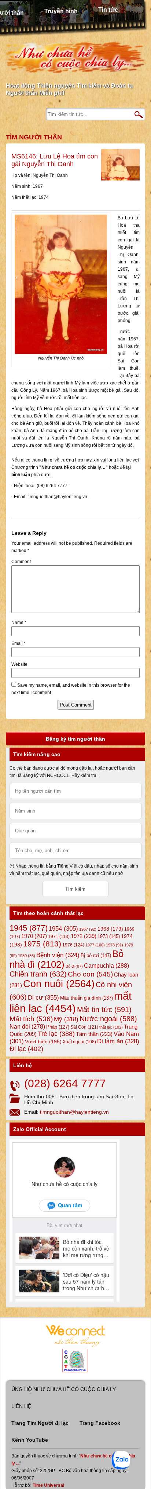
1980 (26, 955)
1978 (114, 945)
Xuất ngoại (79, 1041)
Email (18, 643)
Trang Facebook (100, 1423)
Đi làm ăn (118, 1041)
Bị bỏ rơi (96, 955)
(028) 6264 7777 (65, 1083)
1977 (95, 945)
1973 (108, 936)
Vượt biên (43, 1041)
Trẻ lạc (56, 1033)
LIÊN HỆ (21, 1406)
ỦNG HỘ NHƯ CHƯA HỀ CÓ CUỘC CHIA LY (63, 1389)
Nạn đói (27, 1026)
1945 (29, 928)
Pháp (57, 1027)
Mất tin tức (104, 1010)
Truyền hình (61, 11)
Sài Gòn (84, 1027)
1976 (73, 945)
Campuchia (106, 965)
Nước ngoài (108, 1019)
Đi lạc (26, 1048)
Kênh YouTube (29, 1440)
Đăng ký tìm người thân (75, 739)
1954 (63, 928)
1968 (110, 929)
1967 (87, 929)
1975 (42, 943)
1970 (34, 936)
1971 (59, 936)
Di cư (43, 997)
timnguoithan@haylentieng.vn (74, 1112)
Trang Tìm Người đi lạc (40, 1423)
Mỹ (66, 1019)
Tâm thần (94, 1034)
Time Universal (48, 1485)
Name (18, 622)
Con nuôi (59, 983)
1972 (83, 936)
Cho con (90, 974)
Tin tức (108, 10)
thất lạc (111, 1027)
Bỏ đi (74, 966)
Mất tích (31, 1019)
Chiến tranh (38, 974)
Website (19, 664)
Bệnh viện (58, 955)
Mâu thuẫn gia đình (86, 998)
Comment (21, 561)
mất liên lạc (71, 1002)
